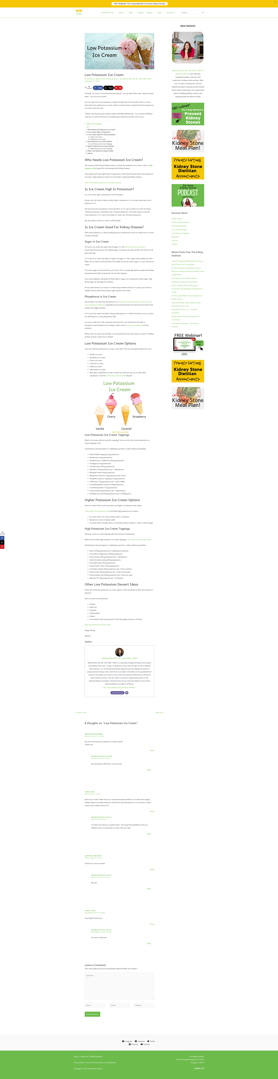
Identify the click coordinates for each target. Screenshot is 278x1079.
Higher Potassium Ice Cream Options (101, 146)
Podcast (140, 12)
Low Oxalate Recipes (179, 229)
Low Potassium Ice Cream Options (100, 141)
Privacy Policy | (80, 1062)
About (121, 12)
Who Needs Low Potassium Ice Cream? (101, 130)
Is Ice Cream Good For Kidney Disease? (102, 135)
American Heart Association (135, 247)
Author (90, 153)
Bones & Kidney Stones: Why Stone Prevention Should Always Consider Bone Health (187, 288)
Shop (159, 12)
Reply (152, 750)
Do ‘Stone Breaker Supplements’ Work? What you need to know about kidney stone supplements (188, 271)
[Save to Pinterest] (2, 546)
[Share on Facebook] (2, 538)
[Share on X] (2, 542)
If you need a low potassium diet (97, 511)
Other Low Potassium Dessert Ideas (100, 151)
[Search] (202, 13)
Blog (130, 12)
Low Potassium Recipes (180, 233)
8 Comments (89, 79)
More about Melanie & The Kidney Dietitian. (119, 687)
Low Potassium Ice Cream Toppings (101, 144)
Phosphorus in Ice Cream (98, 139)
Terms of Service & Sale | (95, 1062)
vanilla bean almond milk (115, 376)
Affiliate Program (96, 1056)
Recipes (149, 12)
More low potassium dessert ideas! (98, 625)
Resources (175, 237)
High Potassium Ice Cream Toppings (101, 148)
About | (77, 1056)
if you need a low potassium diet (138, 539)
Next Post (160, 712)
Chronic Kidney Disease (108, 79)
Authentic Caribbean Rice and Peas (184, 282)
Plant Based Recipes (179, 226)
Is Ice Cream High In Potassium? (99, 132)
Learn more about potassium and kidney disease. (103, 182)
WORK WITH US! (108, 12)
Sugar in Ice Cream (96, 137)
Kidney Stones (177, 218)
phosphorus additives (134, 325)
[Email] (126, 692)
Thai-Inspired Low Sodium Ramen (184, 278)
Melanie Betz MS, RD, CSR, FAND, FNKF (119, 658)
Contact (174, 244)
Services (175, 240)
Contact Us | (85, 1056)
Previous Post (80, 712)
